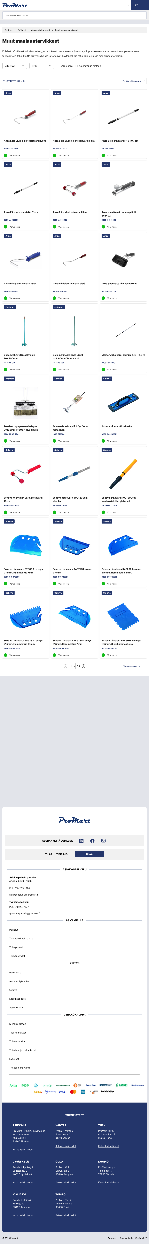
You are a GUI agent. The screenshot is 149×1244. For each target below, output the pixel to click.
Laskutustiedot (17, 998)
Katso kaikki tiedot (23, 1149)
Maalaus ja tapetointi (40, 30)
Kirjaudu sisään (17, 1023)
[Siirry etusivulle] (14, 5)
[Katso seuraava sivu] (83, 666)
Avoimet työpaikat (19, 981)
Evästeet (14, 1058)
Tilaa (89, 854)
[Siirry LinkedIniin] (81, 841)
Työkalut (22, 30)
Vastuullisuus (16, 1007)
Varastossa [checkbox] (67, 65)
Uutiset (13, 989)
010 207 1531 (22, 906)
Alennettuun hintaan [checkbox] (90, 65)
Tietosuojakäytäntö (20, 1067)
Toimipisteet (16, 947)
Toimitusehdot (17, 955)
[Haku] (128, 5)
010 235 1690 (22, 888)
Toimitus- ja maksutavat (22, 1050)
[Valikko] (144, 5)
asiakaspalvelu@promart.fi (24, 894)
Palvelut (13, 929)
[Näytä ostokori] (136, 5)
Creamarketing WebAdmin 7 (133, 1238)
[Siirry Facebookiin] (92, 841)
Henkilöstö (15, 972)
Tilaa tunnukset (17, 1032)
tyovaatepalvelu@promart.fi (24, 913)
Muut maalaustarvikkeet (66, 30)
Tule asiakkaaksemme (21, 938)
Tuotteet (9, 30)
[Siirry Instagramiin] (103, 841)
